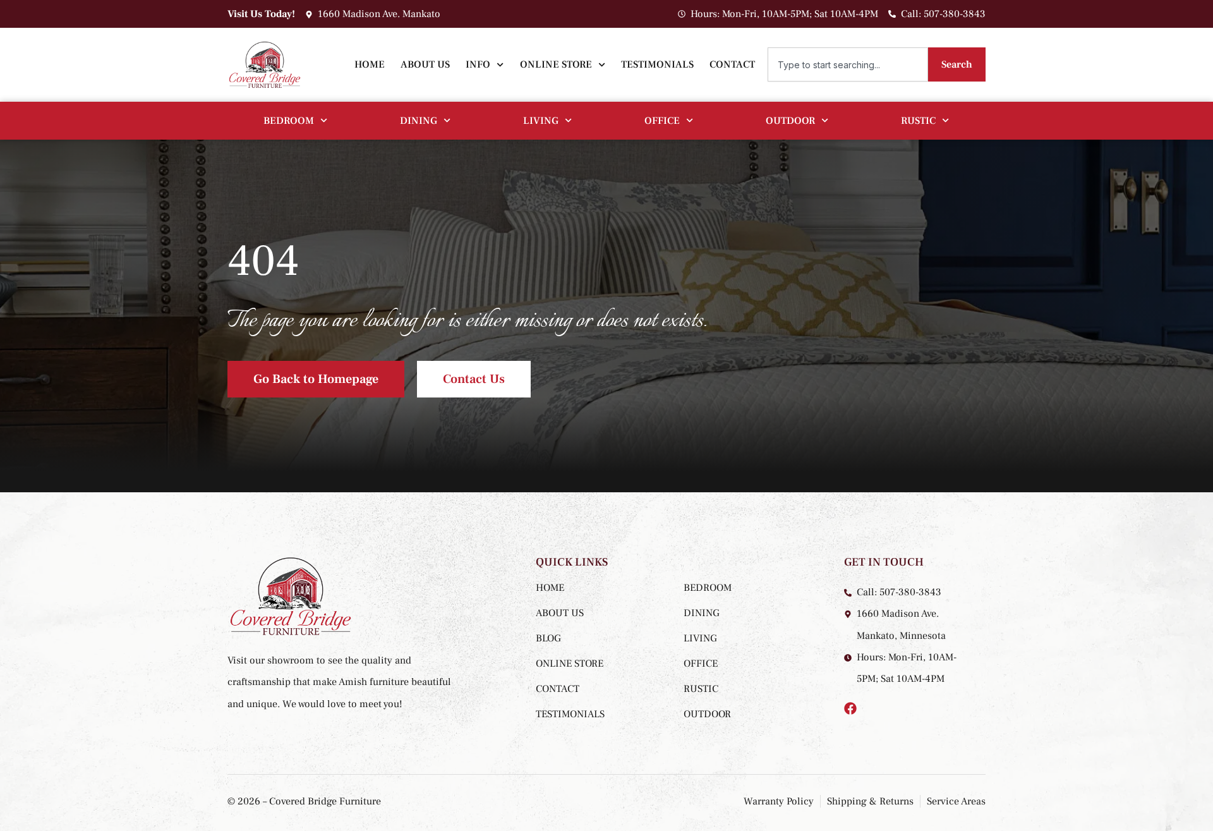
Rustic (918, 120)
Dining (418, 120)
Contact (732, 64)
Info (478, 64)
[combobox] (848, 64)
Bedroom (288, 120)
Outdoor (790, 120)
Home (369, 64)
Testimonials (657, 64)
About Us (425, 64)
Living (540, 120)
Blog (548, 638)
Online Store (556, 64)
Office (662, 120)
